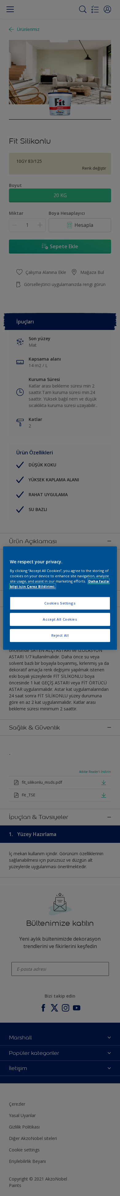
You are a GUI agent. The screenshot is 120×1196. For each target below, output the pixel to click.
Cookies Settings (59, 603)
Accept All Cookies (60, 619)
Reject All (60, 635)
